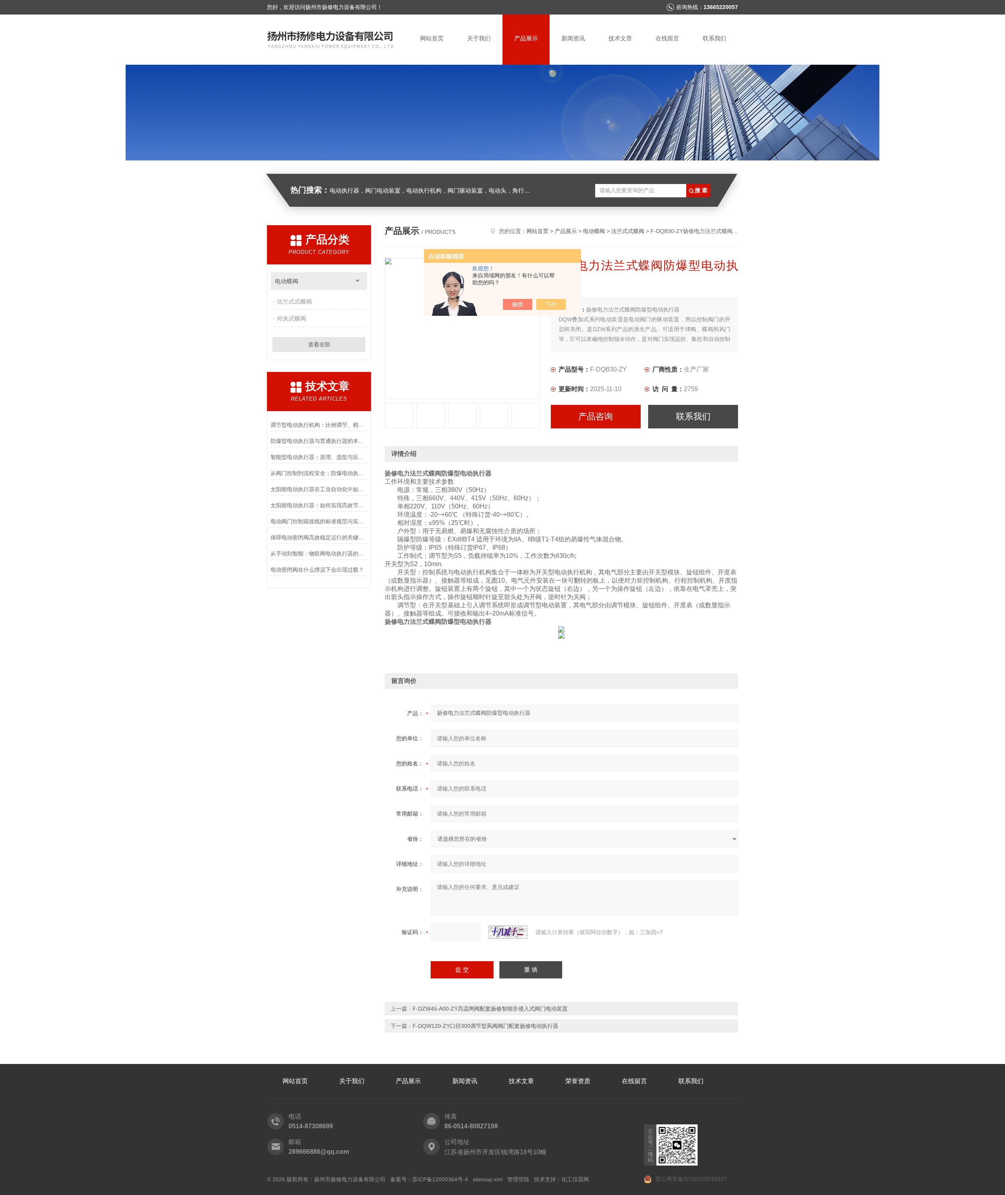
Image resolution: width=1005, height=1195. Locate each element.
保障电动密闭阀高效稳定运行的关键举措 (318, 537)
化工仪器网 (575, 1179)
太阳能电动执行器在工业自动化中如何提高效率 (318, 489)
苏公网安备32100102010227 (690, 1179)
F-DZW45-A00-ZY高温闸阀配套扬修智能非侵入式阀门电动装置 (490, 1009)
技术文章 (620, 38)
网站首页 (432, 38)
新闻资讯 (573, 38)
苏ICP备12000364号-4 (440, 1179)
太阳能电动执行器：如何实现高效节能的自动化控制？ (318, 505)
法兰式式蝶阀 (294, 301)
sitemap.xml (487, 1179)
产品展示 (526, 38)
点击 (357, 281)
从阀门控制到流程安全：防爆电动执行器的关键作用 (318, 473)
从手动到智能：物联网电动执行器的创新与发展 (318, 553)
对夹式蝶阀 (291, 318)
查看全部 (319, 344)
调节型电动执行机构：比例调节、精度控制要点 (318, 425)
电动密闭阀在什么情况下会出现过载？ (317, 570)
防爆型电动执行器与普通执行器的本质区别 (318, 441)
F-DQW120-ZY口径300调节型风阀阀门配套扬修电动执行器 (485, 1026)
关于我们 (479, 38)
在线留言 (667, 38)
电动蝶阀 (286, 281)
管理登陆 (518, 1179)
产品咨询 (595, 416)
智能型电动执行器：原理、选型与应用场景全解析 (318, 457)
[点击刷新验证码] (508, 932)
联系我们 (714, 38)
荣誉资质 (577, 1081)
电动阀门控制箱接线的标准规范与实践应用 (318, 521)
